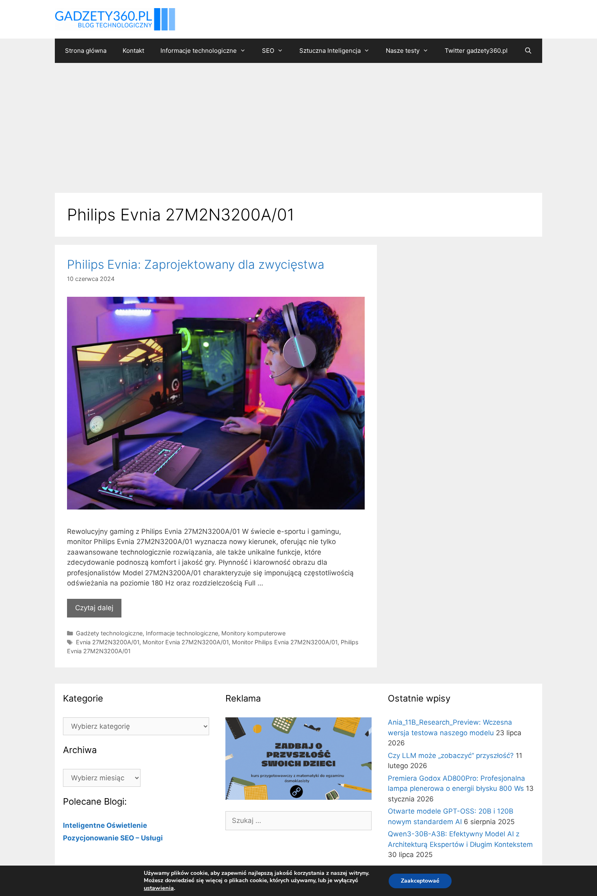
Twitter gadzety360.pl (476, 50)
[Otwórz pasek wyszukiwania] (528, 51)
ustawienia (159, 888)
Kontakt (133, 50)
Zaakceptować (420, 881)
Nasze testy (403, 50)
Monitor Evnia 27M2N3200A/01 (186, 642)
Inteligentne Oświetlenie (105, 825)
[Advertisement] (298, 124)
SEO (268, 50)
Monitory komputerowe (253, 633)
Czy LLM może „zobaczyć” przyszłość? (451, 755)
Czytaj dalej (94, 608)
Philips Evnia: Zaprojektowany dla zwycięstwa (195, 264)
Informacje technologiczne (198, 50)
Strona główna (85, 50)
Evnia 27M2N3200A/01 (107, 642)
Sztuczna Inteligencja (330, 50)
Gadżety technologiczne (109, 633)
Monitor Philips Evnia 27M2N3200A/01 (284, 642)
